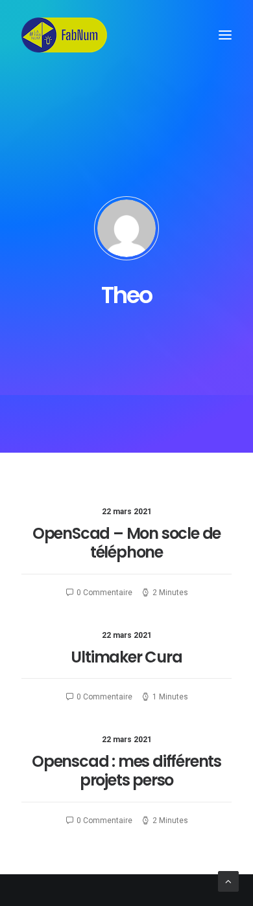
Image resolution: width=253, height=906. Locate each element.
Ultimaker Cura (126, 657)
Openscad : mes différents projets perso (126, 771)
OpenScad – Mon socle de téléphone (126, 543)
